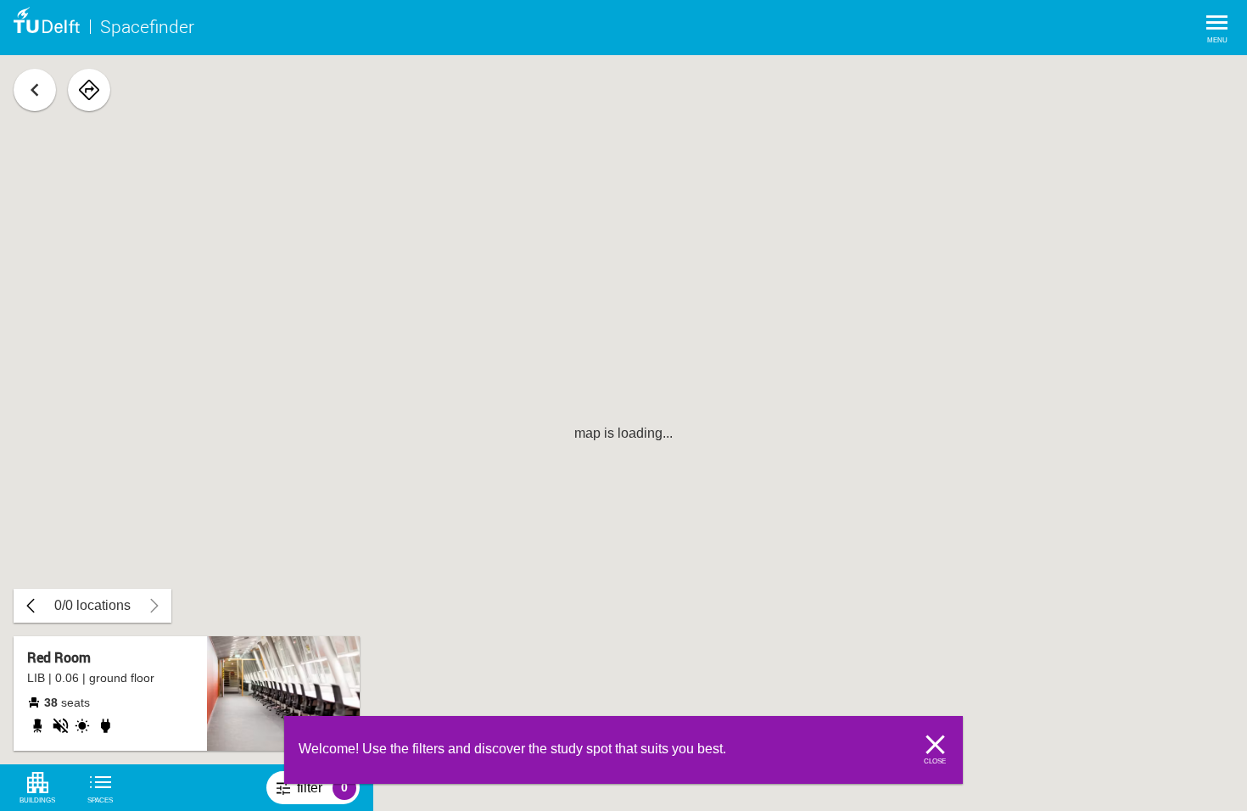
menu (1217, 40)
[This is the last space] (31, 606)
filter (328, 792)
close (935, 761)
